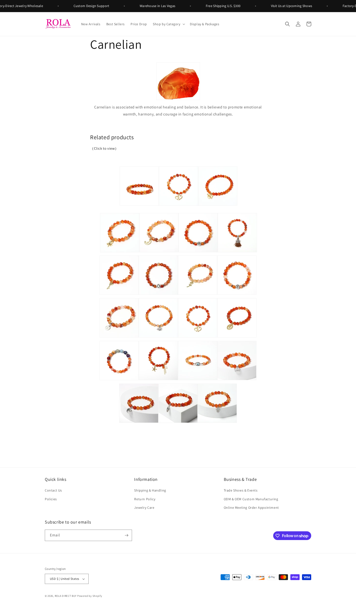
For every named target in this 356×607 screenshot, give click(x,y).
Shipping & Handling (150, 490)
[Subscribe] (126, 535)
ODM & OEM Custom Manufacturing (251, 499)
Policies (51, 499)
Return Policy (144, 499)
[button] (168, 24)
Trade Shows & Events (241, 490)
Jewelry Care (144, 507)
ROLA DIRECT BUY (66, 596)
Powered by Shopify (89, 596)
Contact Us (53, 490)
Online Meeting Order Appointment (251, 507)
